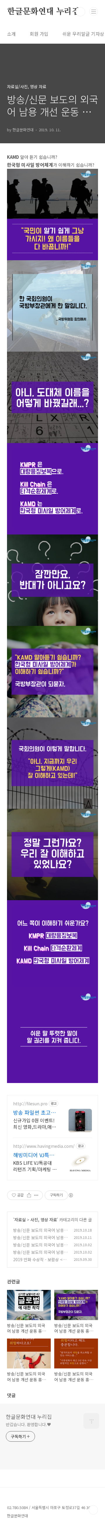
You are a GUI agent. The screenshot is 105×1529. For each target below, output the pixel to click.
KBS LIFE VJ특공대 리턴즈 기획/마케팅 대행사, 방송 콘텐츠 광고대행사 (35, 1165)
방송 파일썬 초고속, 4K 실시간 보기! (35, 1112)
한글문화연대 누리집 (43, 12)
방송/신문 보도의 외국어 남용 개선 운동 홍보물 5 (38, 1255)
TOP (93, 1510)
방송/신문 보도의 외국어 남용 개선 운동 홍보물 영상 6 (38, 1241)
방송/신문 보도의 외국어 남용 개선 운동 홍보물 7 (38, 1233)
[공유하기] (29, 1195)
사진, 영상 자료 (43, 1219)
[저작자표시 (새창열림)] (70, 1195)
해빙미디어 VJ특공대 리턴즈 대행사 (33, 1154)
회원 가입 (39, 33)
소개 (11, 33)
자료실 (20, 1219)
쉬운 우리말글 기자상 (83, 33)
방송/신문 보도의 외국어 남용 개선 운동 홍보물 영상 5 (38, 1248)
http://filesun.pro (30, 1103)
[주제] (93, 11)
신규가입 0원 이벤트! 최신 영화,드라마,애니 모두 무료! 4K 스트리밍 (34, 1123)
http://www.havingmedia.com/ (44, 1146)
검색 (80, 11)
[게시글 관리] (36, 1195)
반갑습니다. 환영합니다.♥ (28, 1424)
